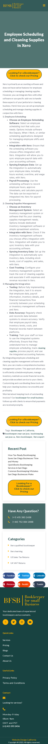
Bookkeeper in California (22, 430)
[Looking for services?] (4, 698)
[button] (9, 576)
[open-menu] (43, 5)
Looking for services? (12, 702)
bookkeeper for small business (29, 397)
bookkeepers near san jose (17, 433)
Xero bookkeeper (24, 436)
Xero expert (38, 436)
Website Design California (24, 739)
